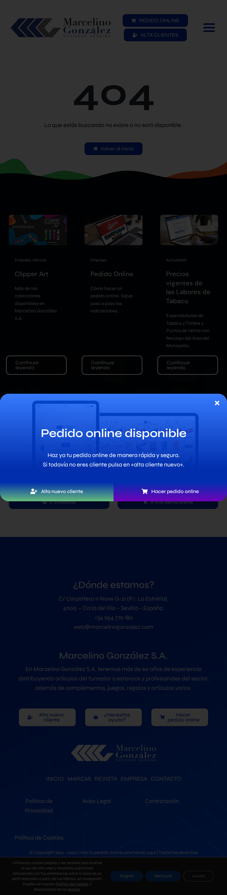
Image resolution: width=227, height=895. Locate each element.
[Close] (217, 403)
